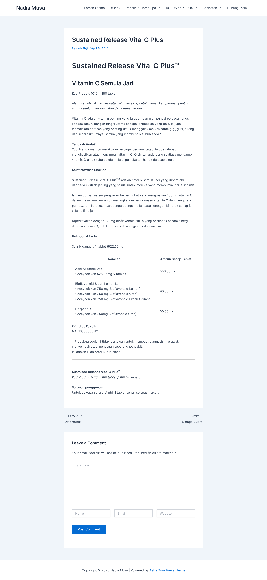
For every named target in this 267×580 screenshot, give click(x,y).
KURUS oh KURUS (179, 8)
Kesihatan (210, 8)
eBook (115, 8)
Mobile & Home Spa (141, 8)
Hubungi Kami (237, 8)
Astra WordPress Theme (167, 570)
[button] (158, 8)
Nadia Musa (30, 8)
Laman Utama (94, 8)
